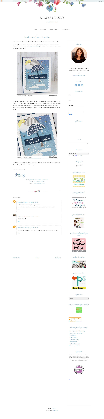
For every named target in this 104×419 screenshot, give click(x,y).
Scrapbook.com (73, 341)
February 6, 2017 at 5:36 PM (32, 216)
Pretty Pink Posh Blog (34, 46)
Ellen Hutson (73, 335)
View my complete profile (79, 75)
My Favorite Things (74, 339)
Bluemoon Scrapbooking (76, 333)
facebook (32, 180)
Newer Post (16, 258)
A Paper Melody (52, 17)
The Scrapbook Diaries (75, 346)
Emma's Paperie (73, 337)
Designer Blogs (55, 410)
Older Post (58, 258)
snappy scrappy (21, 216)
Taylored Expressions (75, 343)
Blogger (54, 408)
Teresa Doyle (21, 202)
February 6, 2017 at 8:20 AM (31, 202)
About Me (43, 29)
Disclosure (65, 29)
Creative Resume (54, 29)
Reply (19, 209)
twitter (39, 180)
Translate (80, 155)
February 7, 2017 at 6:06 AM (31, 227)
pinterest (45, 180)
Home (35, 29)
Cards (34, 183)
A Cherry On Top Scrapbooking (77, 331)
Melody (79, 66)
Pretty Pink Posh (41, 183)
